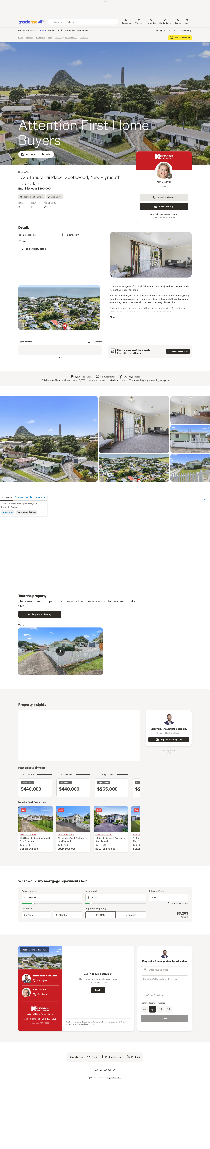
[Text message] (160, 1009)
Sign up (178, 23)
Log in (187, 23)
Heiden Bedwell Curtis (164, 181)
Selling (159, 30)
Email (94, 1056)
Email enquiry (166, 206)
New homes (69, 30)
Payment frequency (95, 908)
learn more (42, 950)
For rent (51, 30)
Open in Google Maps (26, 512)
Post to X (135, 1056)
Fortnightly (130, 914)
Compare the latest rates (178, 903)
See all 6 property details (34, 248)
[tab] (6, 498)
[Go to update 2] (61, 357)
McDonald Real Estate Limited (164, 214)
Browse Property (26, 30)
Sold (60, 30)
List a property (184, 30)
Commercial (83, 30)
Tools (170, 30)
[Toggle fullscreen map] (206, 499)
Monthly (100, 914)
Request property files (171, 739)
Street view (7, 512)
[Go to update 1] (59, 357)
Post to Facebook (114, 1056)
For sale (42, 30)
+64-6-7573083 (33, 1019)
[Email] (168, 1009)
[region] (60, 350)
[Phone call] (152, 1009)
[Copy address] (39, 184)
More (112, 317)
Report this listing (114, 1078)
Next (164, 1018)
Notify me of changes (33, 196)
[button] (151, 257)
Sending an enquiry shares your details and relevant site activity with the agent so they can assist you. (97, 1023)
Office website (51, 1019)
